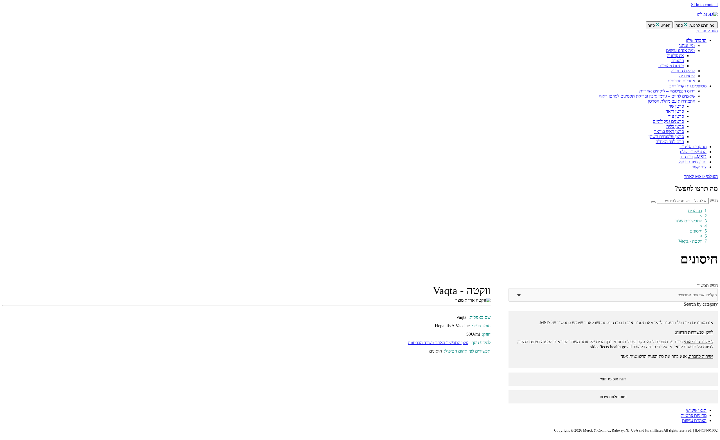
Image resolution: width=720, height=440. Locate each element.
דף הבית (695, 210)
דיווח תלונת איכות (613, 397)
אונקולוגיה (675, 55)
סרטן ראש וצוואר (669, 131)
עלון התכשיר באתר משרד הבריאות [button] (438, 342)
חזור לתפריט (707, 30)
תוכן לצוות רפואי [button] (692, 161)
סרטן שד (676, 106)
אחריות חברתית (681, 80)
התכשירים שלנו (693, 151)
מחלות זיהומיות (671, 65)
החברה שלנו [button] (696, 40)
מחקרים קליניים (693, 146)
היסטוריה (687, 75)
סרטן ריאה (674, 111)
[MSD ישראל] (707, 14)
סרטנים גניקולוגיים (668, 121)
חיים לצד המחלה (670, 141)
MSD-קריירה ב (693, 156)
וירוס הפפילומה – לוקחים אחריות (667, 91)
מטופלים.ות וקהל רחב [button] (687, 86)
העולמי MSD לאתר (701, 176)
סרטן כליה (675, 126)
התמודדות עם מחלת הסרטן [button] (671, 101)
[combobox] (623, 294)
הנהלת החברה (683, 70)
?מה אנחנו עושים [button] (680, 50)
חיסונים (677, 60)
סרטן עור (676, 116)
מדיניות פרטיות (693, 415)
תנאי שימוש (696, 410)
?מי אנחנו (687, 45)
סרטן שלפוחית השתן (666, 136)
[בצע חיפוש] (653, 202)
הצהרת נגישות (694, 420)
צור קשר (699, 166)
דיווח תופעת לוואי (613, 379)
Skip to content (704, 4)
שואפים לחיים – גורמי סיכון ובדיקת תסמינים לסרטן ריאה (647, 96)
